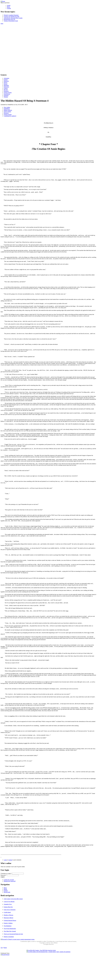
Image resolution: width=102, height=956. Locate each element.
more (2, 23)
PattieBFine (7, 108)
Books (5, 889)
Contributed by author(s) (10, 116)
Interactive (6, 86)
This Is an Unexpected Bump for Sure (13, 934)
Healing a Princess (8, 915)
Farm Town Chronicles (9, 909)
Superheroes (7, 94)
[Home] (3, 1)
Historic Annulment (9, 936)
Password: (4, 875)
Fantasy (6, 79)
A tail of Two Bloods (9, 901)
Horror (5, 82)
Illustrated (6, 85)
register (10, 860)
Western (6, 96)
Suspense (6, 95)
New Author (7, 107)
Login (5, 860)
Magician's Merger (8, 917)
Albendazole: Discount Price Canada (13, 18)
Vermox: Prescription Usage (11, 20)
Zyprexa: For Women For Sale (11, 16)
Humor (5, 84)
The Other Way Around (10, 931)
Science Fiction (8, 92)
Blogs (8, 7)
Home (5, 947)
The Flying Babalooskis (10, 928)
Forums (9, 8)
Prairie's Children (8, 923)
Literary (6, 88)
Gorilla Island (7, 912)
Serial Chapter (7, 111)
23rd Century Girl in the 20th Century (13, 899)
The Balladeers (7, 926)
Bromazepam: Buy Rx (9, 19)
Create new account (9, 879)
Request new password (9, 881)
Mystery (6, 89)
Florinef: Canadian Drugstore (11, 15)
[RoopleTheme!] (5, 954)
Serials (8, 5)
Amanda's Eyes (8, 904)
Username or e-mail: (6, 873)
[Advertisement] (48, 48)
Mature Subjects (8, 110)
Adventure (6, 78)
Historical (6, 81)
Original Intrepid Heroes (10, 920)
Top (2, 947)
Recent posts (7, 892)
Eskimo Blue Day (8, 907)
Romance (6, 91)
